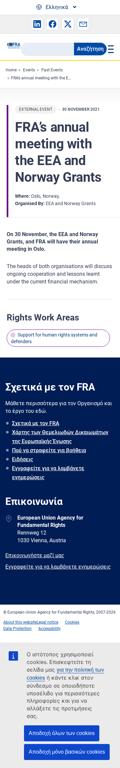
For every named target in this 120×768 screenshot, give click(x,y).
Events (29, 70)
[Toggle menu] (110, 49)
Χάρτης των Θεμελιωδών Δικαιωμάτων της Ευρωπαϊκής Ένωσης (60, 437)
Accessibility (49, 628)
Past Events (52, 70)
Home (11, 70)
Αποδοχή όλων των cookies (62, 733)
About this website (20, 622)
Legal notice (47, 622)
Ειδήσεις (22, 459)
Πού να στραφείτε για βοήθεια (49, 450)
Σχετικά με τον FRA (35, 423)
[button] (37, 24)
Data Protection (17, 628)
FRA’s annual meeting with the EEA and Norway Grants (60, 78)
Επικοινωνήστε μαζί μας (34, 555)
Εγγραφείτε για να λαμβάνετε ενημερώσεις (48, 473)
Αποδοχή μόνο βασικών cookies (67, 752)
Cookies (72, 622)
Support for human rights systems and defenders (54, 338)
